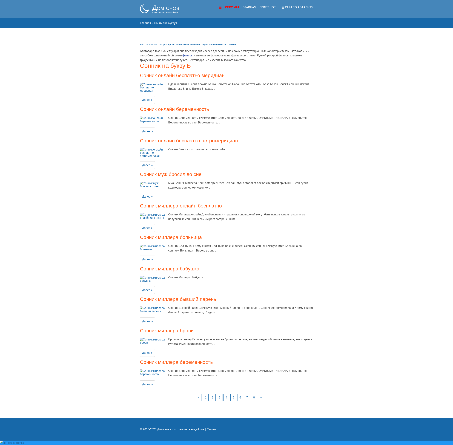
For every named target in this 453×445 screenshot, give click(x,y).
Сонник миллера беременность (176, 362)
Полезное (268, 7)
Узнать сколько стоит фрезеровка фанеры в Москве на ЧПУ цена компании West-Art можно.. (188, 44)
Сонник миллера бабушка (169, 268)
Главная (249, 7)
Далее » (147, 99)
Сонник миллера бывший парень (178, 299)
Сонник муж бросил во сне (171, 174)
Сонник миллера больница (171, 237)
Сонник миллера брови (167, 330)
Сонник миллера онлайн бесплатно (181, 206)
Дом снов (165, 7)
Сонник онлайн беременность (174, 109)
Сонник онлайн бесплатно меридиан (182, 75)
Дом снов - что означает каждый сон (181, 429)
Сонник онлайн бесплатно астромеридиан (189, 140)
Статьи (211, 429)
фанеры (187, 55)
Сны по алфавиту (299, 7)
